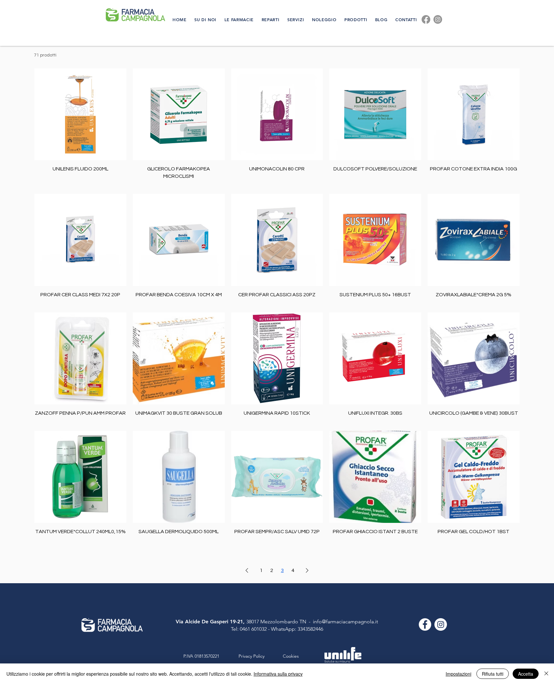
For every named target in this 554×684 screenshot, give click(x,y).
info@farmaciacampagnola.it (345, 622)
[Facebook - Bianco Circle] (425, 624)
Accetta (525, 674)
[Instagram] (437, 19)
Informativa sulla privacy (278, 674)
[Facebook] (426, 19)
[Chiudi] (546, 674)
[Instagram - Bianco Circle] (440, 624)
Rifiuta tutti (492, 674)
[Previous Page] (247, 570)
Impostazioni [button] (458, 674)
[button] (206, 19)
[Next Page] (307, 570)
